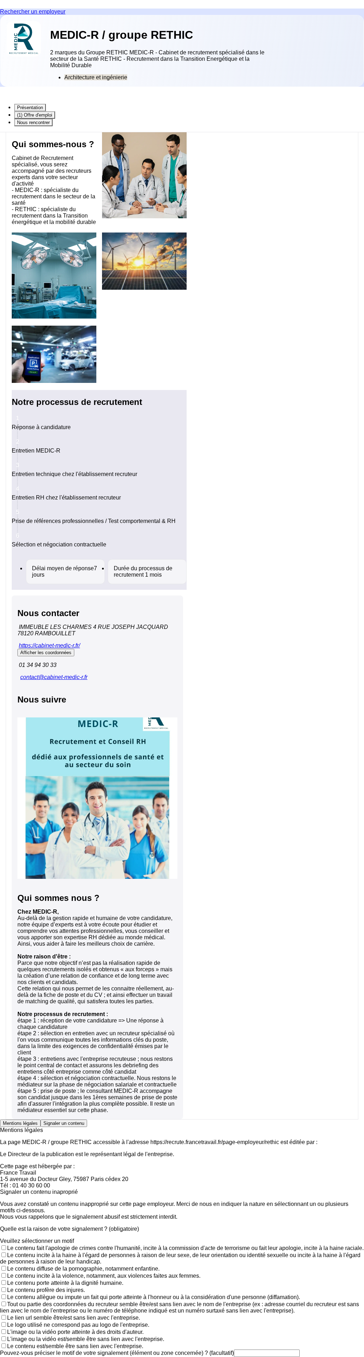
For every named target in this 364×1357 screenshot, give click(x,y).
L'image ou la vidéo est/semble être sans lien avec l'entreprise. (85, 1339)
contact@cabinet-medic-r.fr (53, 677)
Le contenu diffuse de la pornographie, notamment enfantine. (83, 1269)
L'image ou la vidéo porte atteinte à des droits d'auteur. (75, 1332)
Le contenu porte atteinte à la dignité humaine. (65, 1283)
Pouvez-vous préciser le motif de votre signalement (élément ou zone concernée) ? (117, 1353)
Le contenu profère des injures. (46, 1290)
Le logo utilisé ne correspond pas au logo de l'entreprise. (78, 1325)
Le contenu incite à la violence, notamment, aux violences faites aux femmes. (103, 1276)
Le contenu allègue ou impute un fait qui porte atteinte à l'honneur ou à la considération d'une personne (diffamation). (153, 1297)
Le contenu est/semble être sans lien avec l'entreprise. (75, 1346)
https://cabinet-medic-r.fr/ (49, 645)
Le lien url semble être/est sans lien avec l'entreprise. (73, 1318)
